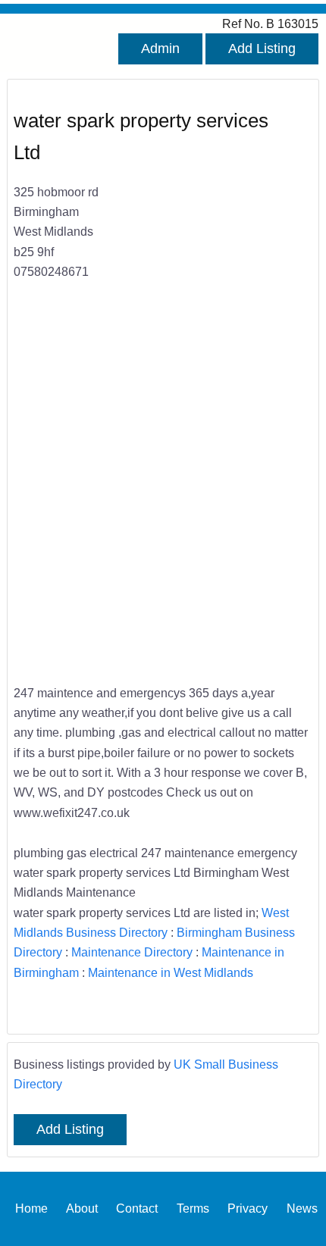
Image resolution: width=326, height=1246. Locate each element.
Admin (160, 48)
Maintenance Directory (132, 952)
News (302, 1208)
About (82, 1208)
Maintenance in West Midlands (170, 972)
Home (31, 1208)
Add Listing (262, 48)
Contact (137, 1208)
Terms (193, 1208)
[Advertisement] (163, 492)
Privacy (247, 1208)
